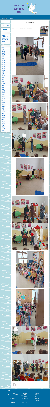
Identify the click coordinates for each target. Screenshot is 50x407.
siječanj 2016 (3, 115)
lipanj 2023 (3, 71)
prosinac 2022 (3, 75)
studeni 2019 (3, 98)
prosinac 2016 (3, 112)
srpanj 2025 (3, 55)
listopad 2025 (3, 53)
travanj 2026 (3, 49)
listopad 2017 (3, 106)
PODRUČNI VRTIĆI (12, 18)
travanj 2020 (3, 95)
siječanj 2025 (3, 59)
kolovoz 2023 (3, 70)
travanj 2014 (3, 125)
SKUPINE (13, 16)
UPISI (45, 16)
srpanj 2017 (3, 107)
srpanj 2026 (3, 47)
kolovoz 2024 (3, 62)
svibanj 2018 (3, 104)
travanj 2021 (3, 88)
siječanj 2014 (3, 127)
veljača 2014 (3, 126)
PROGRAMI (18, 16)
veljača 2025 (3, 58)
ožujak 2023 (3, 73)
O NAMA (8, 16)
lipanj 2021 (3, 87)
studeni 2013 (3, 128)
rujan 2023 (3, 69)
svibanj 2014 (3, 124)
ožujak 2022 (3, 81)
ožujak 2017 (3, 110)
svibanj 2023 (3, 72)
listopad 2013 (3, 129)
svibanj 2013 (3, 131)
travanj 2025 (3, 57)
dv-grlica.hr (17, 385)
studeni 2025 (3, 52)
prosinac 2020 (3, 91)
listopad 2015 (3, 117)
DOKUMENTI (34, 16)
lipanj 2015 (3, 119)
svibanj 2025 (3, 56)
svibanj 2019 (3, 100)
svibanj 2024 (3, 64)
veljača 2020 (3, 96)
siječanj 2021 (3, 90)
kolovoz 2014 (3, 123)
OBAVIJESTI (23, 16)
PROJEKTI (40, 16)
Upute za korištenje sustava (8, 25)
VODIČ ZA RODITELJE (4, 18)
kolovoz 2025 (3, 54)
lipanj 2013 (3, 130)
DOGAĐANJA (29, 16)
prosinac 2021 (3, 83)
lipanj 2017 (3, 108)
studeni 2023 (3, 68)
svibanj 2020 (3, 94)
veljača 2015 (3, 121)
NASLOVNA (3, 16)
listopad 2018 (3, 102)
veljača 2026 (3, 50)
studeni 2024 (3, 60)
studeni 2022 (3, 76)
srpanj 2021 (3, 86)
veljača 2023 (3, 74)
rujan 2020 (3, 93)
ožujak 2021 (3, 89)
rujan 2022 (3, 77)
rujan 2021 (3, 85)
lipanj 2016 (3, 113)
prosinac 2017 (3, 105)
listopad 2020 (3, 92)
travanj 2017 (3, 109)
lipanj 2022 (3, 79)
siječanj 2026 (3, 51)
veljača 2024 (3, 66)
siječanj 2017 (3, 111)
